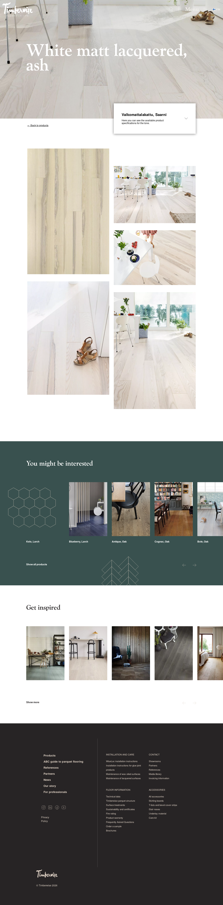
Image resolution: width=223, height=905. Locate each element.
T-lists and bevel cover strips (163, 805)
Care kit (153, 817)
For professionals (55, 792)
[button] (184, 565)
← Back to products (37, 125)
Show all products (36, 564)
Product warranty (114, 817)
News (47, 780)
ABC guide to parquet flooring (63, 761)
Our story (50, 786)
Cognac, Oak (162, 541)
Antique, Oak (119, 541)
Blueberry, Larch (78, 541)
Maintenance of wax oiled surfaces (123, 773)
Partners (49, 774)
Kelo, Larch (32, 541)
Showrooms (155, 761)
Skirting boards (156, 800)
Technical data (113, 796)
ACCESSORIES (157, 789)
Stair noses (154, 809)
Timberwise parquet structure (120, 800)
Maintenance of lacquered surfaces (123, 778)
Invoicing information (159, 778)
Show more (32, 702)
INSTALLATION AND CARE (120, 754)
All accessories (156, 796)
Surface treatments (115, 805)
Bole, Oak (202, 541)
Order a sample (114, 826)
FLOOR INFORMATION (118, 789)
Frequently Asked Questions (120, 822)
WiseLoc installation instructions (122, 761)
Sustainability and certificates (120, 809)
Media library (155, 773)
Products (50, 755)
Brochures (111, 830)
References (51, 768)
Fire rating (111, 813)
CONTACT (154, 754)
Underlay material (157, 813)
